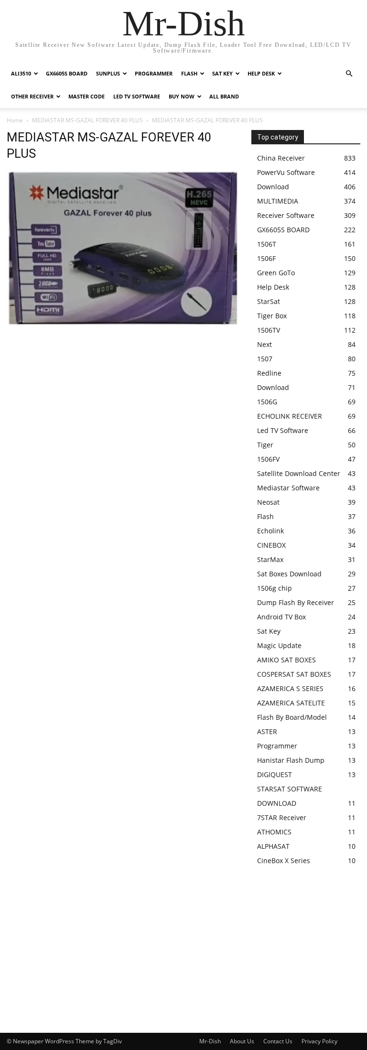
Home (15, 120)
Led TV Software (136, 96)
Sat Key (222, 73)
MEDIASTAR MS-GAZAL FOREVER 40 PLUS (87, 120)
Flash (189, 73)
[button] (348, 73)
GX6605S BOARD (66, 73)
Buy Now (181, 96)
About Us (242, 1041)
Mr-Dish (210, 1041)
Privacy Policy (319, 1041)
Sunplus (108, 73)
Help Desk (261, 73)
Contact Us (277, 1041)
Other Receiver (32, 96)
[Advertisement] (122, 398)
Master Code (86, 96)
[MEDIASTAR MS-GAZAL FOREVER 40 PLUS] (122, 322)
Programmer (154, 73)
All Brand (224, 96)
